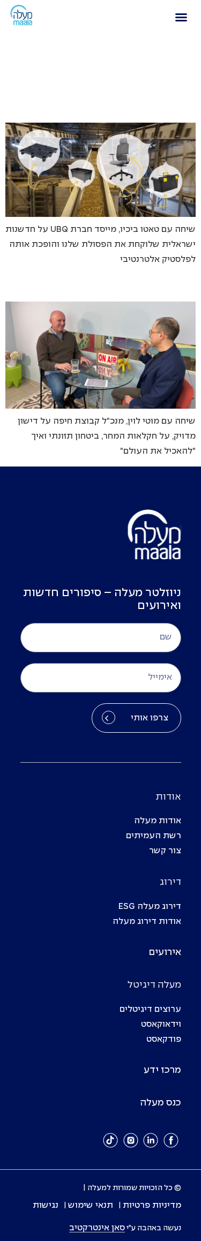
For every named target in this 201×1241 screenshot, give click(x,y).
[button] (181, 17)
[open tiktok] (110, 1141)
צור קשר (165, 851)
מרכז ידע (162, 1070)
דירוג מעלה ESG (149, 906)
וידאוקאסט (161, 1024)
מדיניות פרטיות (152, 1205)
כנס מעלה (160, 1103)
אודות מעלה (157, 821)
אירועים (165, 952)
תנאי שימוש (90, 1205)
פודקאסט (163, 1039)
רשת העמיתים (153, 836)
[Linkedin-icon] (150, 1141)
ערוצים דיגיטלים (150, 1009)
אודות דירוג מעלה (147, 921)
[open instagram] (131, 1141)
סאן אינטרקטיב (97, 1228)
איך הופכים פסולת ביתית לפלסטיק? (128, 106)
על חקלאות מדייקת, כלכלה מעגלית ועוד (119, 285)
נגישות (45, 1205)
